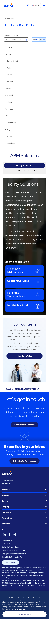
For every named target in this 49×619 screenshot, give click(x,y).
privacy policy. (22, 609)
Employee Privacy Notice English (13, 550)
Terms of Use (6, 544)
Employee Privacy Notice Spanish (14, 554)
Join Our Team (7, 483)
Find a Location (7, 480)
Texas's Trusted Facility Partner (22, 389)
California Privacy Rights (10, 547)
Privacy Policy (7, 540)
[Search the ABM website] (28, 5)
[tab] (24, 165)
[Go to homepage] (8, 5)
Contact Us (6, 477)
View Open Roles (24, 356)
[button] (36, 5)
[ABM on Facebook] (9, 534)
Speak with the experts (24, 424)
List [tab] (41, 39)
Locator (7, 35)
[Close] (46, 594)
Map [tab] (34, 39)
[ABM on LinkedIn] (4, 534)
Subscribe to (24, 461)
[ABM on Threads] (14, 534)
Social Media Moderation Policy (13, 557)
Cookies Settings (10, 562)
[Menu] (43, 5)
